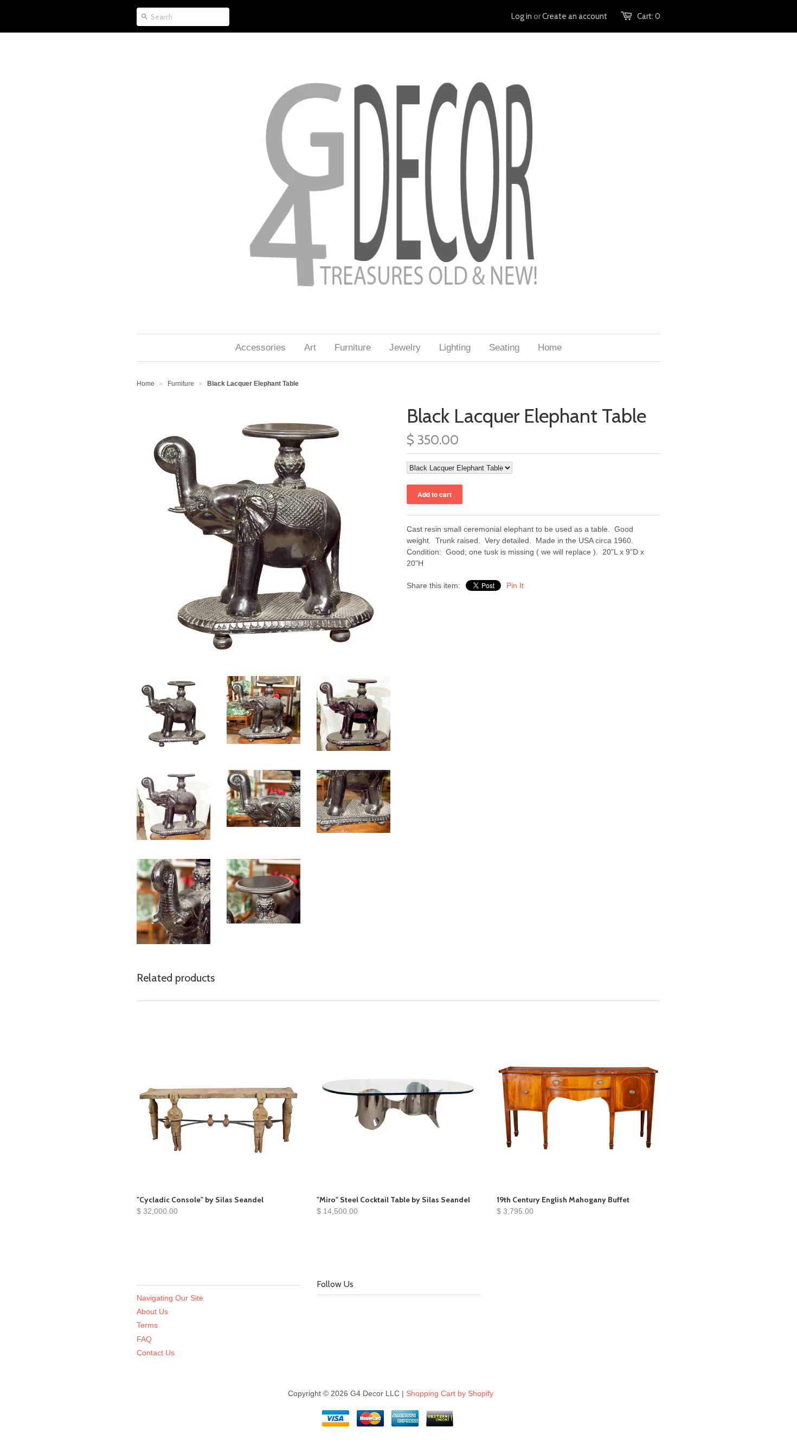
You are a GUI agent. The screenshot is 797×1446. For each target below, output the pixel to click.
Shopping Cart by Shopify (449, 1393)
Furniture (181, 383)
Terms (147, 1325)
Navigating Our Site (170, 1298)
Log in (521, 16)
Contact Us (156, 1352)
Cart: (648, 16)
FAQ (144, 1339)
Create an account (574, 16)
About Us (152, 1311)
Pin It (515, 585)
